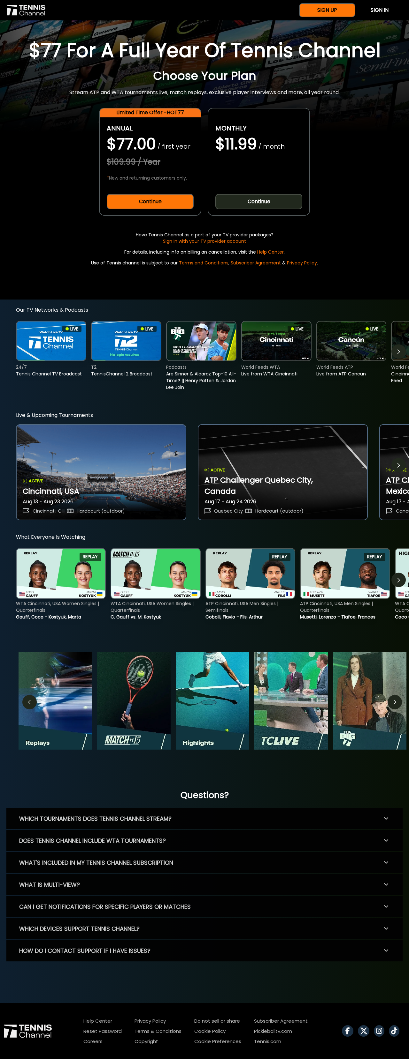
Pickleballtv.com (273, 1031)
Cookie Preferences (217, 1041)
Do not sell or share (217, 1021)
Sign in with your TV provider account (204, 241)
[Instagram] (381, 1031)
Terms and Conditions (203, 263)
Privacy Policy (302, 263)
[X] (365, 1031)
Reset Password (102, 1031)
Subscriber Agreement (256, 263)
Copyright (146, 1041)
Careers (93, 1041)
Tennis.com (267, 1041)
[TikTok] (396, 1031)
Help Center (270, 252)
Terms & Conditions (158, 1031)
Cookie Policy (210, 1031)
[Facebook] (349, 1031)
